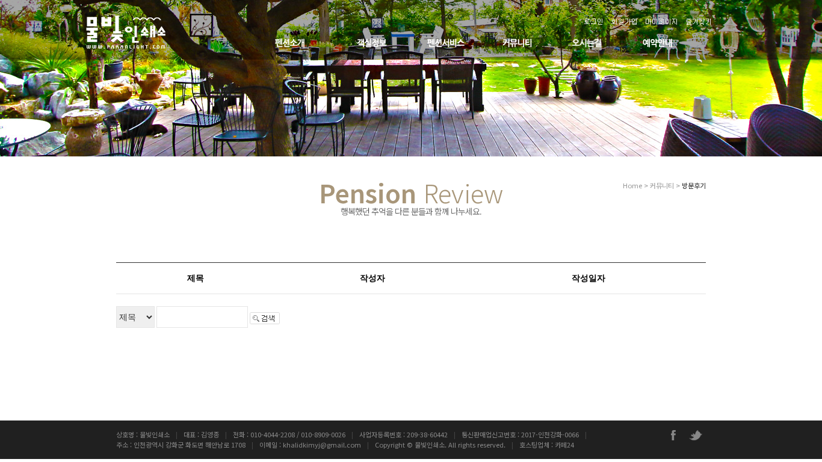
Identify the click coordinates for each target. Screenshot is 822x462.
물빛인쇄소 (430, 444)
